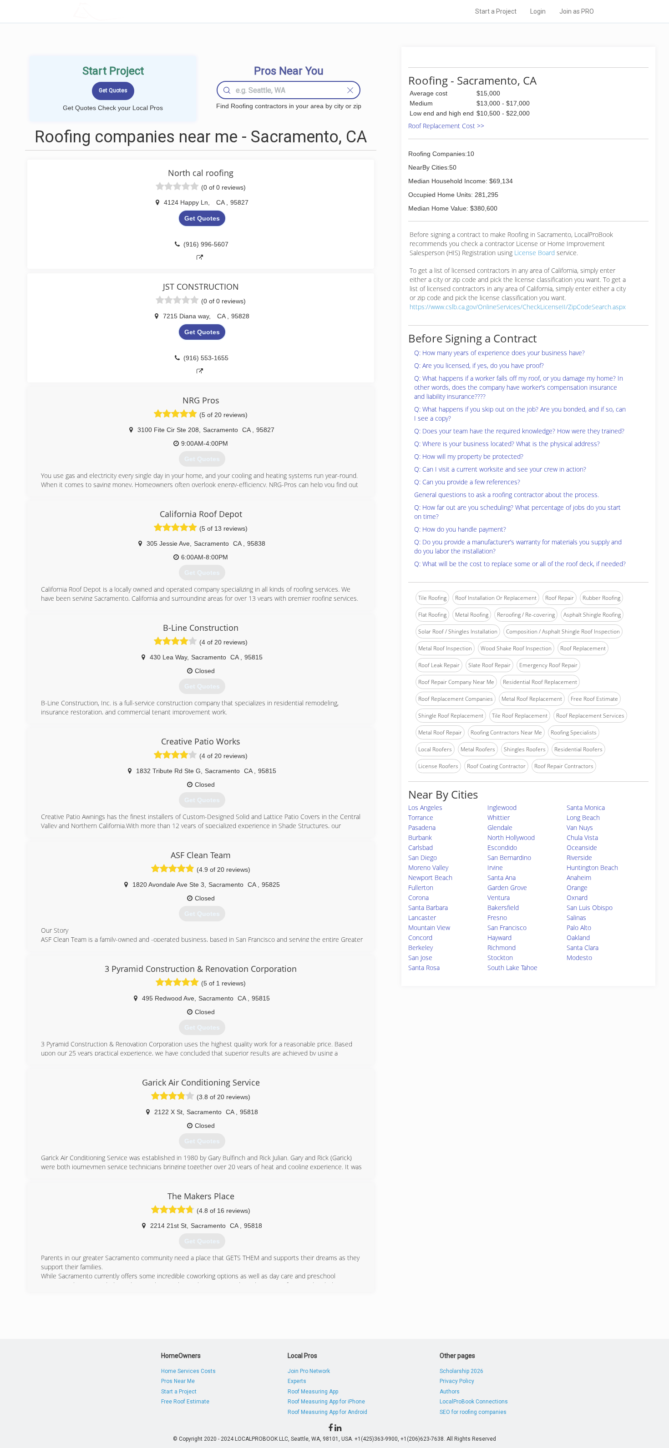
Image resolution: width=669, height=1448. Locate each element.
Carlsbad (420, 847)
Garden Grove (507, 887)
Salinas (576, 917)
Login (538, 11)
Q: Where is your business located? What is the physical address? (507, 443)
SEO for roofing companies (473, 1412)
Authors (450, 1391)
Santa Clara (582, 947)
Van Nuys (580, 827)
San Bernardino (509, 857)
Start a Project (496, 11)
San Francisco (507, 927)
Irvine (495, 867)
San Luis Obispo (590, 907)
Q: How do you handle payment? (460, 529)
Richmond (501, 947)
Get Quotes (202, 218)
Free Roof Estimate (185, 1401)
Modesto (579, 957)
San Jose (420, 957)
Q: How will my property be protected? (468, 456)
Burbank (420, 837)
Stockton (500, 957)
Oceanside (582, 847)
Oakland (578, 937)
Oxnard (577, 897)
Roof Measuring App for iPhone (326, 1401)
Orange (577, 887)
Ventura (498, 897)
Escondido (502, 847)
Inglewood (502, 807)
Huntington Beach (592, 867)
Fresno (497, 917)
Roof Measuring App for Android (327, 1412)
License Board (535, 252)
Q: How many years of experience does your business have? (499, 352)
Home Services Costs (188, 1371)
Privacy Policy (457, 1381)
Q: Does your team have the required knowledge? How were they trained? (519, 431)
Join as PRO (576, 11)
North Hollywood (511, 837)
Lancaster (422, 917)
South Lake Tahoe (512, 967)
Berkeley (420, 947)
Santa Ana (501, 877)
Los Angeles (425, 807)
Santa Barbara (428, 907)
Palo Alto (579, 927)
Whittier (498, 817)
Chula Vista (582, 837)
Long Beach (583, 817)
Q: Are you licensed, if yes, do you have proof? (479, 365)
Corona (418, 897)
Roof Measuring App (313, 1391)
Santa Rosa (424, 967)
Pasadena (422, 827)
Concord (420, 937)
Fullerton (420, 887)
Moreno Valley (428, 867)
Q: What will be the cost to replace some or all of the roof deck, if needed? (520, 563)
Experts (297, 1381)
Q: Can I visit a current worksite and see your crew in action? (500, 469)
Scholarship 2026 (461, 1371)
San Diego (422, 857)
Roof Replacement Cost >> (446, 125)
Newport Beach (430, 877)
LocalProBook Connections (474, 1401)
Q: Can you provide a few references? (467, 482)
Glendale (499, 827)
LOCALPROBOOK (126, 11)
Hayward (499, 937)
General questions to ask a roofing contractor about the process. (506, 494)
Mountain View (429, 927)
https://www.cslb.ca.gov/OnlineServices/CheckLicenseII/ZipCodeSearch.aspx (518, 306)
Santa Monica (586, 807)
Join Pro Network (309, 1371)
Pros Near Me (178, 1381)
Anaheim (579, 877)
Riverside (579, 857)
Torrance (420, 817)
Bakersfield (503, 907)
